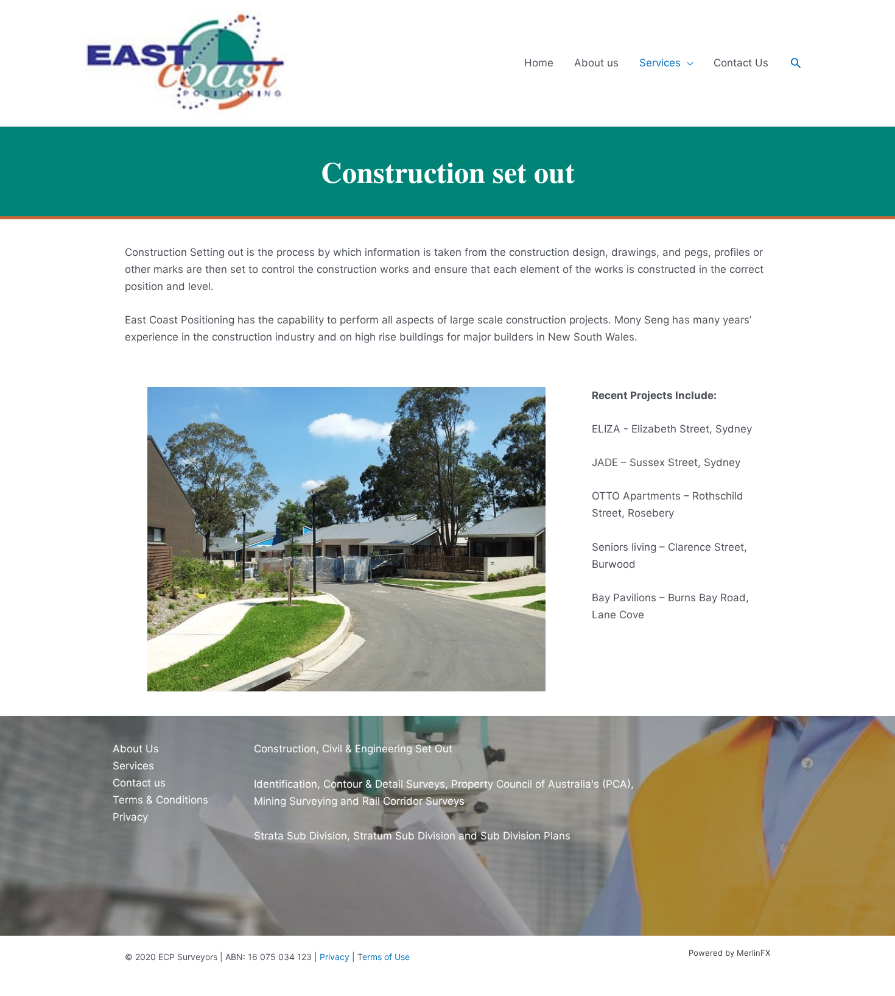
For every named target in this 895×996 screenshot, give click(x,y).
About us (596, 63)
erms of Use (386, 957)
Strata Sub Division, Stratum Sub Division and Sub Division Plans (412, 836)
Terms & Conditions (160, 800)
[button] (795, 62)
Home (538, 63)
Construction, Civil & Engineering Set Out (353, 749)
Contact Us (741, 63)
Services (660, 63)
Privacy (130, 817)
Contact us (139, 783)
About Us (136, 749)
